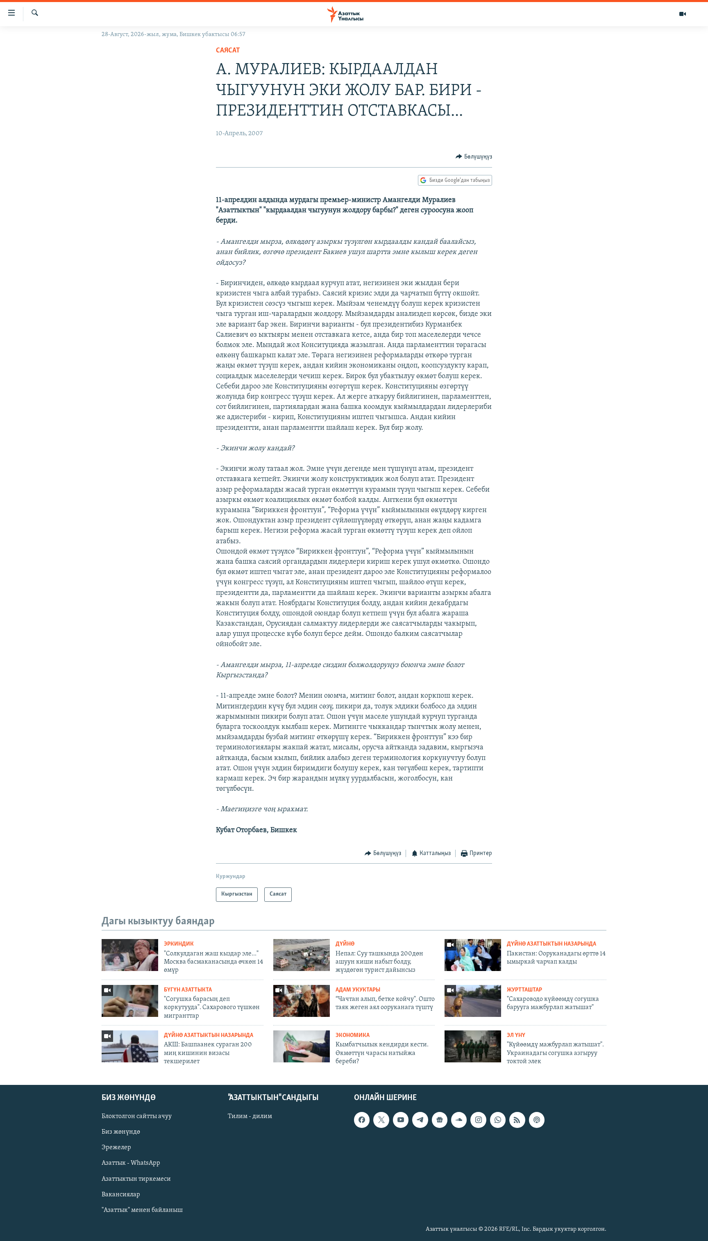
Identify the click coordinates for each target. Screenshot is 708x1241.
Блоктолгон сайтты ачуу (137, 1116)
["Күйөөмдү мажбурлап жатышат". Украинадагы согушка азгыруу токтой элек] (473, 1046)
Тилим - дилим (250, 1116)
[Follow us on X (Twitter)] (381, 1120)
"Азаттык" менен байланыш (142, 1210)
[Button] (474, 157)
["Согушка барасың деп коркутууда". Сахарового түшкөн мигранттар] (130, 1001)
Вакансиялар (121, 1194)
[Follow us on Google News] (439, 1120)
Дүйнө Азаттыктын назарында (551, 944)
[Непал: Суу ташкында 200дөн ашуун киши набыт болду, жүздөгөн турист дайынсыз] (301, 955)
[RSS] (517, 1120)
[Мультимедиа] (682, 14)
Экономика (353, 1035)
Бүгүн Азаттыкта (188, 990)
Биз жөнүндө (121, 1132)
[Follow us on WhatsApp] (498, 1120)
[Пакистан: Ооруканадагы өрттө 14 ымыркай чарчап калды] (473, 955)
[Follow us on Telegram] (420, 1120)
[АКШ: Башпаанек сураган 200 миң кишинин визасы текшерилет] (130, 1046)
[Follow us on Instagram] (478, 1120)
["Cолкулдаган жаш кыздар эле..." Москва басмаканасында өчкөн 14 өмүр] (130, 955)
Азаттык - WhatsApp (131, 1163)
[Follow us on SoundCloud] (459, 1120)
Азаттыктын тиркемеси (136, 1178)
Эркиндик (179, 944)
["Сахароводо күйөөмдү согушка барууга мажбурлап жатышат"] (473, 1001)
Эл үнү (516, 1035)
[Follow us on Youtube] (400, 1120)
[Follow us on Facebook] (362, 1120)
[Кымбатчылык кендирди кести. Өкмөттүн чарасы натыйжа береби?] (301, 1046)
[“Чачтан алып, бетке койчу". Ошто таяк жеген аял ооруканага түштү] (301, 1001)
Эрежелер (116, 1147)
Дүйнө (345, 944)
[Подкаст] (537, 1120)
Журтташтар (524, 990)
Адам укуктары (358, 990)
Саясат (228, 50)
